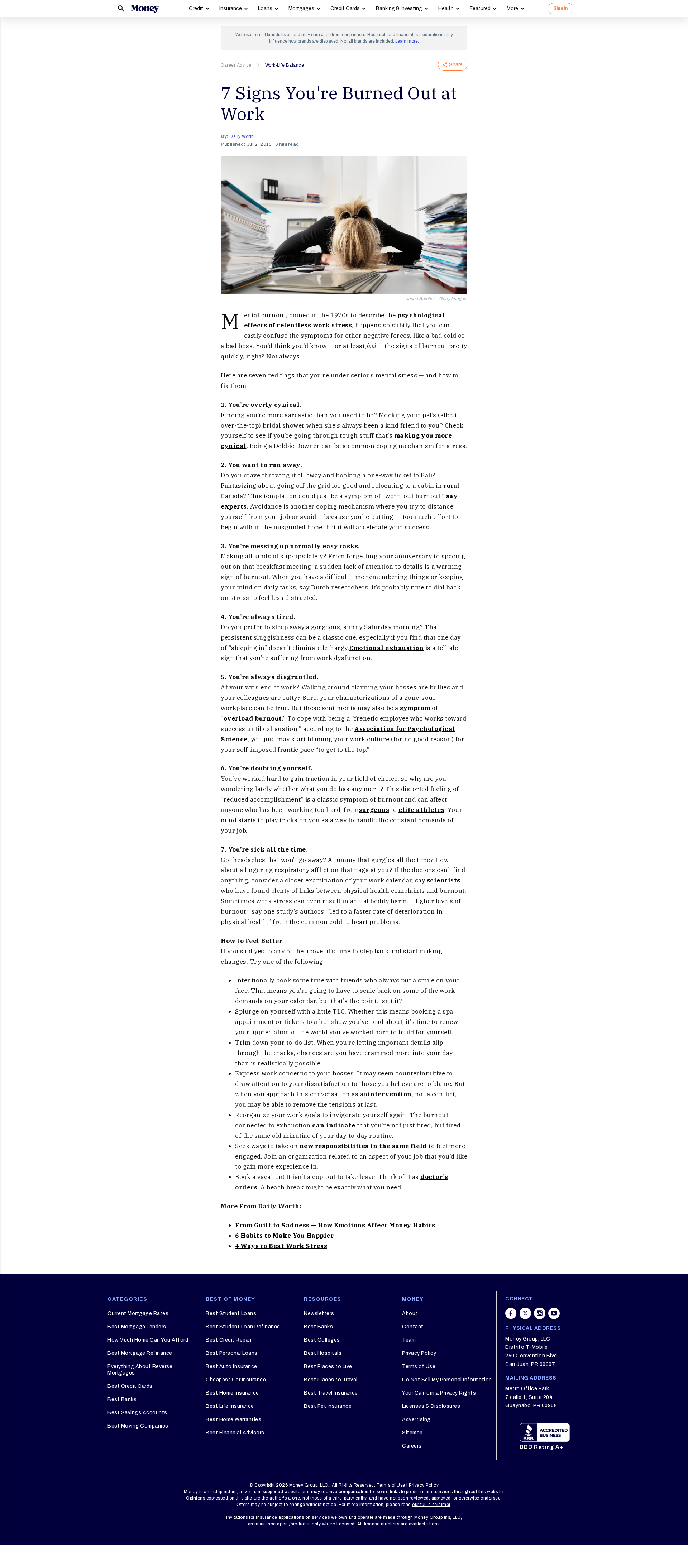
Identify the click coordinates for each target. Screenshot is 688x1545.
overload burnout (253, 718)
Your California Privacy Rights (439, 1393)
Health (446, 8)
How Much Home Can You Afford (148, 1340)
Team (409, 1340)
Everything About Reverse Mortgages (140, 1370)
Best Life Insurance (230, 1406)
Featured (480, 8)
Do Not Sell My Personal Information (447, 1379)
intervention (390, 1094)
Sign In (560, 8)
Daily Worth (242, 136)
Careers (412, 1446)
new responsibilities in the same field (363, 1146)
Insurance (230, 8)
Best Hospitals (322, 1353)
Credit (196, 8)
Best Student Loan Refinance (243, 1326)
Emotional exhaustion (386, 648)
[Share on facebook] (511, 1313)
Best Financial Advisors (235, 1432)
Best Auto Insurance (231, 1366)
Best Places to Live (328, 1366)
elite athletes (421, 810)
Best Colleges (322, 1340)
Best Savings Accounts (137, 1412)
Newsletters (319, 1313)
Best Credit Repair (229, 1340)
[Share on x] (525, 1313)
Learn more (406, 41)
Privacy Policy (419, 1353)
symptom (415, 708)
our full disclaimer (431, 1504)
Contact (413, 1326)
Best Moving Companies (138, 1426)
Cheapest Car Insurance (236, 1379)
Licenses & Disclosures (431, 1406)
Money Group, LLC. (309, 1485)
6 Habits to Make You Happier (284, 1236)
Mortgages (301, 8)
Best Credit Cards (130, 1386)
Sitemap (412, 1432)
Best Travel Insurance (331, 1393)
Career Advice (236, 65)
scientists (443, 880)
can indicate (333, 1125)
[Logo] (145, 8)
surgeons (374, 810)
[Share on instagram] (539, 1313)
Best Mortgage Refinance (140, 1353)
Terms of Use (418, 1366)
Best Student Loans (231, 1313)
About (410, 1313)
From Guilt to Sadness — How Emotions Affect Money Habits (335, 1225)
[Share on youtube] (554, 1313)
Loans (265, 8)
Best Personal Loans (232, 1353)
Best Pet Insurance (328, 1406)
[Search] (121, 8)
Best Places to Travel (331, 1379)
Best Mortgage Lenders (137, 1326)
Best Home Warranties (233, 1419)
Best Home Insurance (232, 1393)
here (434, 1523)
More (512, 8)
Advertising (416, 1419)
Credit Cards (345, 8)
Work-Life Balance (284, 65)
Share (456, 64)
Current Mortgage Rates (138, 1313)
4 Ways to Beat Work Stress (281, 1246)
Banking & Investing (399, 8)
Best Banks (122, 1399)
